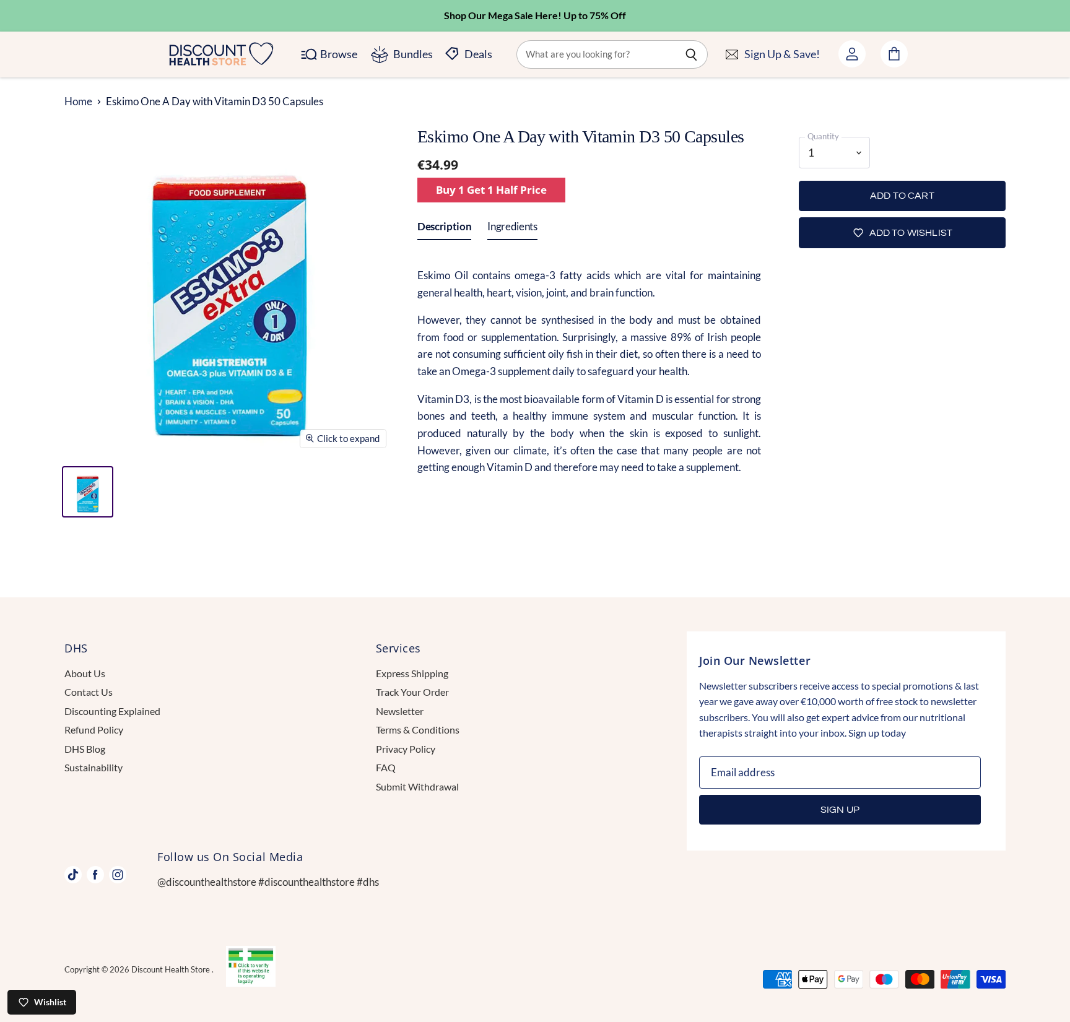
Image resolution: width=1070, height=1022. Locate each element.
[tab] (444, 229)
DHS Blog (84, 749)
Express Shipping (412, 673)
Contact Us (88, 692)
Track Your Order (412, 692)
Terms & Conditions (417, 729)
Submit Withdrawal (417, 786)
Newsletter (400, 711)
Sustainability (93, 767)
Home (78, 101)
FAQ (386, 767)
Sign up (839, 810)
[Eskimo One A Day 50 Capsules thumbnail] (87, 491)
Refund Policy (93, 729)
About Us (84, 673)
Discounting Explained (112, 711)
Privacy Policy (405, 749)
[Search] (691, 54)
